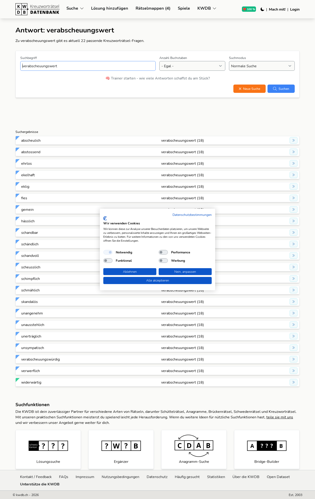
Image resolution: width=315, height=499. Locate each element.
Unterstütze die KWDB (39, 484)
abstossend (30, 152)
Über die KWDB (245, 476)
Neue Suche (251, 89)
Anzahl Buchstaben (173, 58)
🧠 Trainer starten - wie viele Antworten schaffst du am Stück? (157, 78)
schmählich (30, 290)
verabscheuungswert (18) (182, 140)
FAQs (63, 476)
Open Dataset (278, 476)
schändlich (30, 244)
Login (295, 9)
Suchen (284, 89)
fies (24, 198)
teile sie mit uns (279, 417)
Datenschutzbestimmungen (192, 215)
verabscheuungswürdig (40, 359)
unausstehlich (32, 324)
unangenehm (32, 313)
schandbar (29, 232)
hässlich (28, 221)
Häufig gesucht (187, 476)
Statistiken (216, 476)
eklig (25, 186)
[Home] (39, 9)
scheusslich (30, 267)
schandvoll (30, 255)
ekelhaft (28, 175)
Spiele (184, 8)
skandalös (29, 301)
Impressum (85, 476)
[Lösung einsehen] (293, 140)
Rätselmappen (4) (153, 8)
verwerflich (30, 370)
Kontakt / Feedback (36, 476)
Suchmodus (237, 58)
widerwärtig (31, 382)
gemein (27, 209)
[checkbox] (108, 252)
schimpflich (30, 278)
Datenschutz (157, 476)
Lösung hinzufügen (109, 8)
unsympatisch (32, 347)
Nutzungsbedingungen (120, 476)
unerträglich (31, 336)
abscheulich (31, 140)
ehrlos (26, 163)
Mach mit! (277, 9)
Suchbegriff (28, 58)
